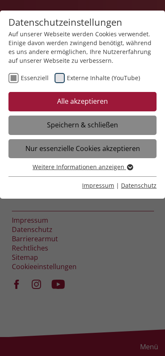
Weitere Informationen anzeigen (79, 167)
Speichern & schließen (82, 124)
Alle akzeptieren (82, 101)
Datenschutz (139, 185)
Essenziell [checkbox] (35, 78)
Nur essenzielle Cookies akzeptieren (82, 148)
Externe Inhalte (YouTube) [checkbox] (103, 78)
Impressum (98, 185)
